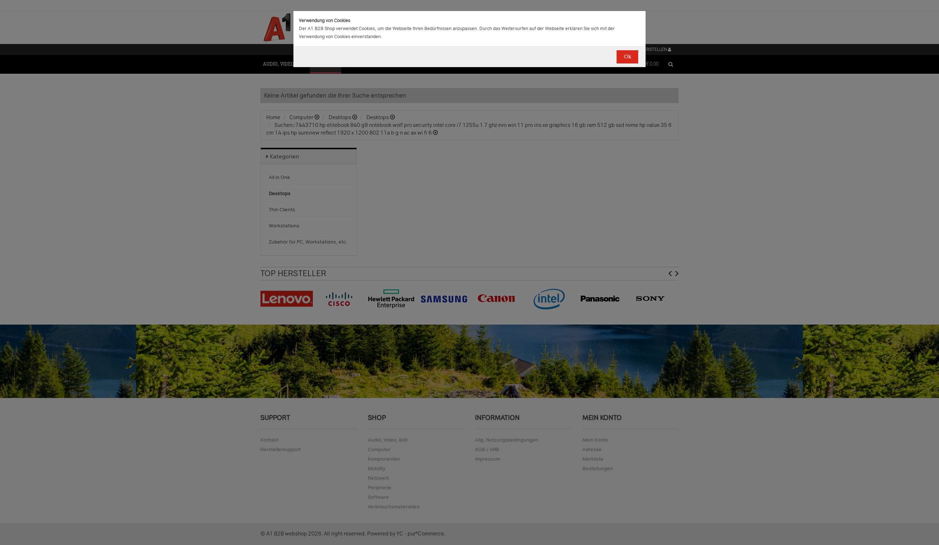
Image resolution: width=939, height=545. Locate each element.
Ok (627, 57)
